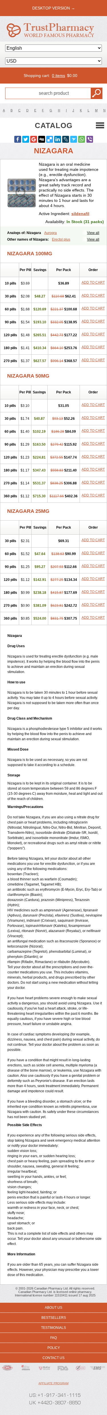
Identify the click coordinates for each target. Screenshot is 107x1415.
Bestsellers (53, 1318)
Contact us (53, 1358)
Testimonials (53, 1328)
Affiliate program (53, 1383)
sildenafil (80, 213)
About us (53, 1308)
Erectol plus (61, 239)
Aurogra (50, 233)
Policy (53, 1348)
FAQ (53, 1338)
